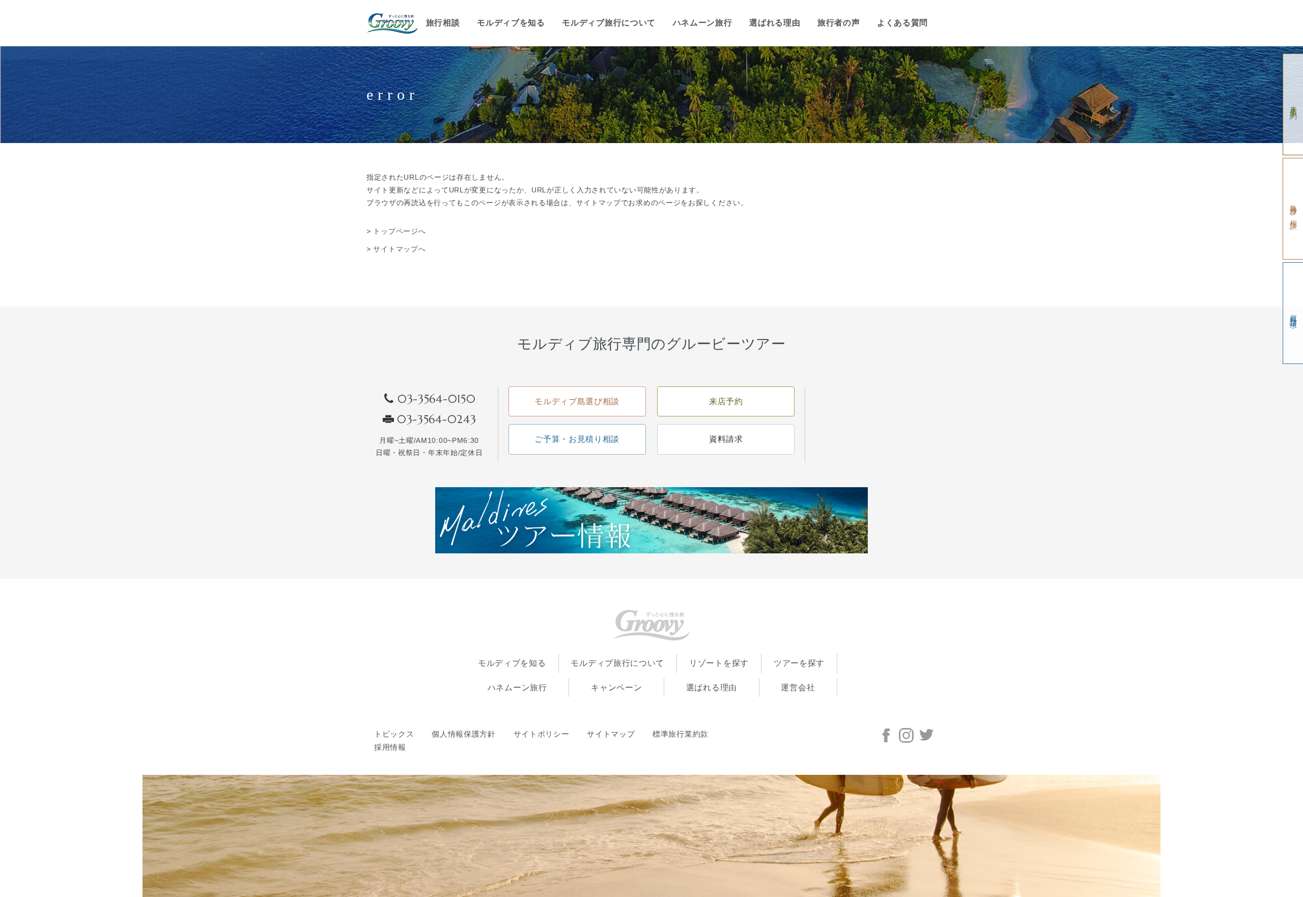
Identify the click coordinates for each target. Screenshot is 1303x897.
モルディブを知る (511, 22)
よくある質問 (902, 22)
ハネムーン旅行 (702, 22)
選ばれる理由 (774, 22)
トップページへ (399, 231)
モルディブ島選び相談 (576, 401)
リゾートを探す (719, 663)
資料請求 (1293, 313)
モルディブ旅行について (609, 22)
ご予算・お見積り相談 (576, 439)
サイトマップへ (399, 249)
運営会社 (798, 687)
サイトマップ (611, 734)
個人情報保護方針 (464, 734)
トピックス (394, 734)
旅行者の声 (838, 22)
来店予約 (1293, 104)
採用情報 (390, 747)
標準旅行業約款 (681, 734)
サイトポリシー (542, 734)
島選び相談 (1293, 209)
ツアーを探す (799, 663)
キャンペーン (616, 687)
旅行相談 (443, 22)
